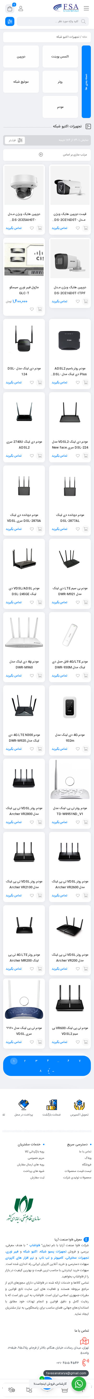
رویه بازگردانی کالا (34, 1152)
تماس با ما (85, 1152)
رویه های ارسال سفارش (30, 1164)
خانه (84, 37)
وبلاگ (88, 1158)
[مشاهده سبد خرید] (10, 9)
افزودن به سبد (86, 228)
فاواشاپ (34, 1245)
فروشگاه (86, 1164)
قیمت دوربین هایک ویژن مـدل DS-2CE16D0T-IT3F (70, 220)
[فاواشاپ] (67, 9)
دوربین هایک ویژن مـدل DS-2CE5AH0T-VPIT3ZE (24, 220)
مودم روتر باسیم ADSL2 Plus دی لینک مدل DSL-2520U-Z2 (70, 374)
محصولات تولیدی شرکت (77, 1177)
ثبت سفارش (37, 1177)
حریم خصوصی (36, 1158)
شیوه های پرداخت (33, 1171)
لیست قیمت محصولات (78, 1171)
